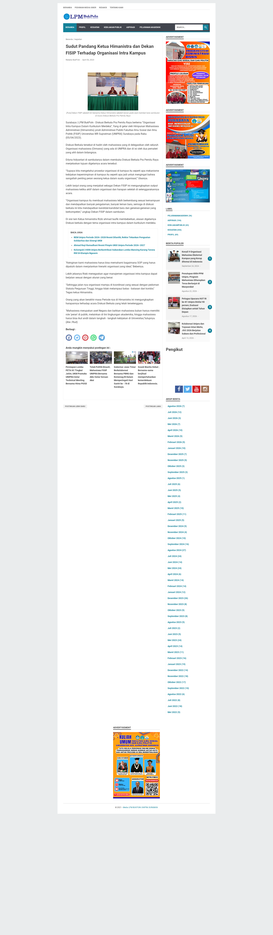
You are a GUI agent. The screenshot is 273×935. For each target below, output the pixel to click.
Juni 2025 (174, 490)
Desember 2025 (177, 454)
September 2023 (178, 616)
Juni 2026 (174, 418)
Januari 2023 (176, 664)
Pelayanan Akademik (150, 27)
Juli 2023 (174, 628)
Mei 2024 (175, 568)
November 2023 (177, 604)
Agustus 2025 (176, 478)
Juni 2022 (175, 706)
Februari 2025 (177, 514)
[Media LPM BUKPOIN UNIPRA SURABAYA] (80, 16)
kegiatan (175, 230)
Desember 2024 (177, 526)
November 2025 (177, 460)
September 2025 (178, 472)
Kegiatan (94, 27)
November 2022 (178, 676)
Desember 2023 (178, 598)
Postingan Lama (153, 406)
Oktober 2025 (176, 466)
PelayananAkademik (180, 216)
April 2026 (175, 430)
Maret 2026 (175, 436)
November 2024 (177, 532)
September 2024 (178, 544)
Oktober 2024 (177, 538)
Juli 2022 (174, 700)
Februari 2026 (176, 442)
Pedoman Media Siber (85, 7)
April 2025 (174, 502)
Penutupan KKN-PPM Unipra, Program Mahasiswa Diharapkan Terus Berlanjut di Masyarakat (193, 280)
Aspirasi (130, 27)
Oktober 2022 (177, 682)
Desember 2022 (178, 670)
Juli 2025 (174, 484)
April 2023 (175, 646)
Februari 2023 (177, 658)
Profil (82, 27)
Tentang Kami (116, 7)
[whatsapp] (93, 337)
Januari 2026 (176, 448)
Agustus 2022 (176, 694)
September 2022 (178, 688)
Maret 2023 (176, 652)
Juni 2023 (174, 634)
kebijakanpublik (178, 225)
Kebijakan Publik (113, 27)
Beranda (67, 7)
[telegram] (102, 337)
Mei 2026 (174, 424)
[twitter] (77, 337)
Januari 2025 (176, 520)
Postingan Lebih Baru (75, 406)
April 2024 (174, 574)
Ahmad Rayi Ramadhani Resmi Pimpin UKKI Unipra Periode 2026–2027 (109, 245)
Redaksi (103, 7)
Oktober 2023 (176, 610)
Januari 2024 (176, 592)
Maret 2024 (176, 580)
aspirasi (174, 220)
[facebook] (69, 337)
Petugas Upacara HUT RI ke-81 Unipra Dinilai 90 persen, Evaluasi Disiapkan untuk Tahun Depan (194, 305)
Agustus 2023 (176, 622)
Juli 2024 (175, 556)
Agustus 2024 (177, 550)
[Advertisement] (95, 875)
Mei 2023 (175, 640)
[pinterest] (85, 337)
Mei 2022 (174, 712)
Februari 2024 (177, 586)
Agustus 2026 (176, 406)
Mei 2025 (174, 496)
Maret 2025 (176, 508)
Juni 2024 (175, 562)
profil (173, 235)
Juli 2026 (175, 412)
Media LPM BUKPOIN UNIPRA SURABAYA (140, 807)
